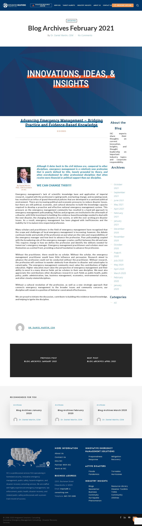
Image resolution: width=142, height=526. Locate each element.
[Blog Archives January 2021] (40, 360)
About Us (59, 453)
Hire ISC (58, 461)
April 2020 (119, 269)
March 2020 (120, 273)
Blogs (91, 486)
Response (93, 459)
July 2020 (118, 260)
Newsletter (94, 489)
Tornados (116, 471)
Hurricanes (116, 474)
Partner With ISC (63, 465)
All (115, 302)
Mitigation (116, 456)
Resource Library (119, 486)
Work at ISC (60, 468)
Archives (71, 21)
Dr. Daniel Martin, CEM (62, 35)
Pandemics (94, 474)
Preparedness (95, 456)
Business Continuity (94, 493)
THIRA (114, 492)
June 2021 (119, 200)
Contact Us (60, 457)
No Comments (85, 35)
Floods (92, 471)
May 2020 (119, 264)
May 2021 (119, 204)
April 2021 (119, 208)
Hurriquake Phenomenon (95, 499)
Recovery (116, 459)
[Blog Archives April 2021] (101, 360)
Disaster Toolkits (119, 489)
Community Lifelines (117, 496)
